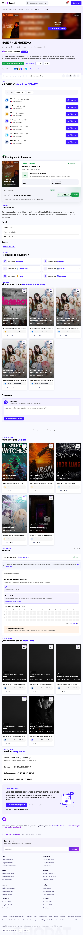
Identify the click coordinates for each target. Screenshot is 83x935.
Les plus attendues (8, 876)
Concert (76, 15)
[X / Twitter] (63, 75)
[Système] (20, 930)
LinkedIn (8, 834)
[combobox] (37, 3)
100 (12, 387)
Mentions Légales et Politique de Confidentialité (42, 920)
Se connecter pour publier (13, 418)
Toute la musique (48, 894)
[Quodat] (4, 819)
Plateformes (20, 92)
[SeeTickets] (23, 68)
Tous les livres (6, 908)
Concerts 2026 (47, 902)
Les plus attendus (7, 863)
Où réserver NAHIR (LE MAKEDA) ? (17, 767)
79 (60, 335)
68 (12, 335)
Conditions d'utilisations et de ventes (13, 920)
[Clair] (24, 930)
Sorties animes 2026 (49, 876)
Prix (35, 916)
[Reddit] (74, 75)
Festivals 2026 (47, 905)
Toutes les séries (7, 879)
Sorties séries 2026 (8, 873)
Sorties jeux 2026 (48, 859)
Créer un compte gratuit (16, 805)
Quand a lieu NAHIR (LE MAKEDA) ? (17, 758)
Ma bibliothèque (72, 163)
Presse (56, 916)
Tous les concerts (48, 908)
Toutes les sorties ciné (9, 866)
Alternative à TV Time (74, 916)
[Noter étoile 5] (21, 76)
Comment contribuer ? (17, 916)
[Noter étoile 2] (13, 76)
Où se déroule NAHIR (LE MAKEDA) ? (18, 779)
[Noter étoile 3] (16, 76)
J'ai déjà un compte (35, 805)
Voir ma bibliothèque (69, 195)
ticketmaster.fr (22, 557)
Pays (30, 92)
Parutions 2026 (6, 902)
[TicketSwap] (26, 68)
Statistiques (43, 916)
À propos (4, 916)
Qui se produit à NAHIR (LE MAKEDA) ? (19, 773)
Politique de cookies (66, 920)
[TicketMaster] (14, 68)
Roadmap (29, 916)
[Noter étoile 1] (11, 76)
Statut (77, 920)
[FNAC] (19, 68)
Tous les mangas (7, 894)
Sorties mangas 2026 (8, 888)
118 (7, 335)
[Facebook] (67, 75)
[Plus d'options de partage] (78, 75)
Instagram (16, 834)
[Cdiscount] (21, 68)
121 (34, 335)
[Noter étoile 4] (18, 76)
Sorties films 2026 (7, 859)
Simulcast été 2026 (49, 873)
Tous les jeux (47, 866)
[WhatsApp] (70, 75)
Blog (50, 916)
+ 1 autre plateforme (35, 69)
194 (39, 335)
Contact (62, 916)
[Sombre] (28, 930)
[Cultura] (17, 68)
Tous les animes (48, 879)
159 (39, 387)
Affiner (11, 92)
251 (7, 387)
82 (33, 387)
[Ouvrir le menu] (3, 3)
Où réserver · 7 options (58, 28)
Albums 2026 (47, 888)
